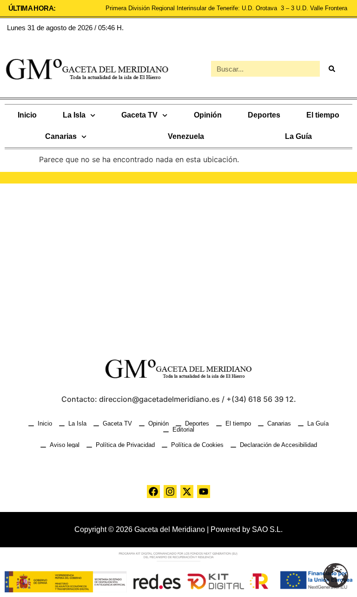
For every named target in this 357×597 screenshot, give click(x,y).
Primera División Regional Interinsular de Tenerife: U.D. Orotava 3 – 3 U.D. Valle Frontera (227, 8)
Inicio (27, 115)
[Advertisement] (178, 262)
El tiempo (322, 115)
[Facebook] (153, 491)
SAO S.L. (267, 529)
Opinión (208, 115)
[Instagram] (170, 491)
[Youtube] (203, 491)
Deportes (264, 115)
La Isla (74, 115)
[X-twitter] (186, 491)
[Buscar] (331, 69)
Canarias (61, 136)
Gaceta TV (139, 115)
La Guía (298, 136)
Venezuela (186, 136)
